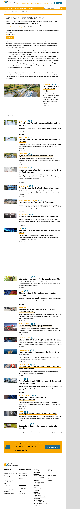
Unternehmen (37, 472)
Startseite (6, 11)
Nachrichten (8, 8)
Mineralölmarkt (37, 495)
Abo (52, 3)
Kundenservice (22, 488)
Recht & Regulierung (39, 475)
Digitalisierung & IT (38, 500)
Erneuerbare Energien (39, 482)
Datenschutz (22, 493)
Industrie (36, 487)
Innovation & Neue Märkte (40, 503)
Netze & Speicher (38, 488)
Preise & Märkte (37, 505)
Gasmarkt (36, 492)
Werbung (33, 3)
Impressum (21, 481)
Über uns (18, 3)
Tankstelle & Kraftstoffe (40, 497)
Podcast (46, 3)
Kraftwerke (36, 480)
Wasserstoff (37, 498)
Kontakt (24, 3)
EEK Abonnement (23, 475)
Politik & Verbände (38, 470)
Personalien (36, 474)
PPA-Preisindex (22, 485)
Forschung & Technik (39, 501)
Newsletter (40, 3)
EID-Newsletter (52, 475)
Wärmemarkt (37, 493)
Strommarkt (36, 490)
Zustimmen (10, 37)
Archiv (28, 3)
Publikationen (33, 8)
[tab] (4, 115)
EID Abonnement (23, 473)
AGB (20, 491)
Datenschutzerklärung (16, 27)
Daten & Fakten (20, 8)
